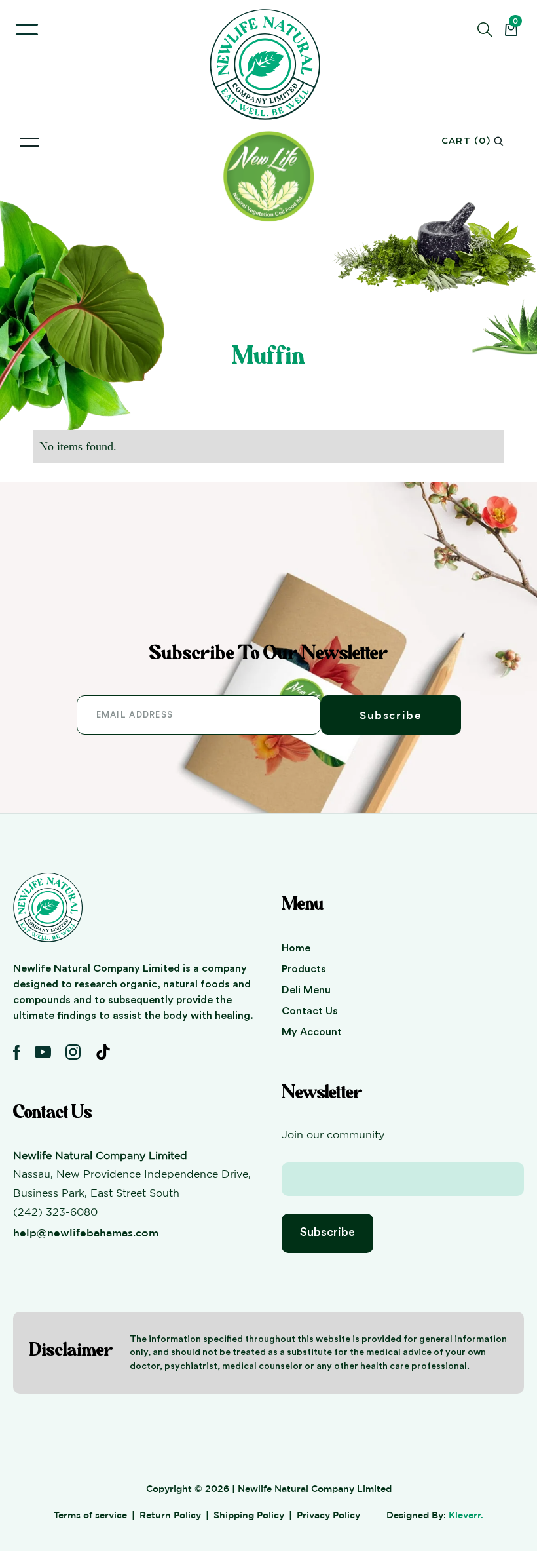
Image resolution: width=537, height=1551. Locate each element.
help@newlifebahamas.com (85, 1232)
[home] (268, 64)
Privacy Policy (328, 1515)
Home (296, 948)
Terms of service (90, 1515)
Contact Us (310, 1011)
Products (304, 969)
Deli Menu (306, 990)
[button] (27, 29)
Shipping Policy (248, 1515)
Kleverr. (466, 1515)
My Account (312, 1032)
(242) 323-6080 (55, 1211)
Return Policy (170, 1515)
